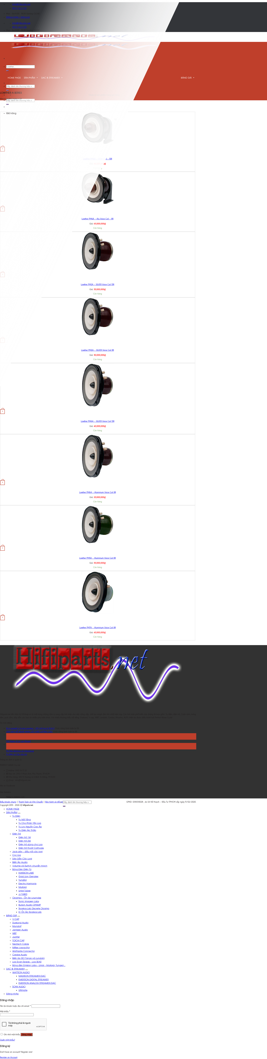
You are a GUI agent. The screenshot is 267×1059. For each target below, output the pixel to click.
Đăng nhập (26, 1034)
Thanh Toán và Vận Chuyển (31, 802)
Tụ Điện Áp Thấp (27, 830)
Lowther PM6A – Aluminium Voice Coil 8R (97, 492)
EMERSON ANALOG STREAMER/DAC (37, 983)
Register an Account (8, 1057)
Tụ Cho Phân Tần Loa (30, 823)
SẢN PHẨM (11, 812)
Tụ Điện (16, 815)
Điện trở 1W (25, 837)
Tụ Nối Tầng (25, 819)
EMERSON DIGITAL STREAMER (34, 979)
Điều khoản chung (8, 802)
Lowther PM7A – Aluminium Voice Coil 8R (97, 627)
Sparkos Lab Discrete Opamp (34, 908)
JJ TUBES (23, 894)
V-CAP (15, 919)
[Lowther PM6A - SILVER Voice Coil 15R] (97, 406)
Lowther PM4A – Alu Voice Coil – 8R (97, 219)
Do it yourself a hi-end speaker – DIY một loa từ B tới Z (30, 728)
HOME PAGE (12, 808)
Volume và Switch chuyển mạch (29, 865)
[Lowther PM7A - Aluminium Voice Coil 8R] (97, 612)
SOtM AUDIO (18, 986)
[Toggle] (19, 813)
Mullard (23, 887)
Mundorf (16, 926)
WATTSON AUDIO (21, 972)
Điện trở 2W (25, 840)
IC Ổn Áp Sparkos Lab (30, 911)
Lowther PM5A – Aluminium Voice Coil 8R (97, 558)
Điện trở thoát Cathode (31, 847)
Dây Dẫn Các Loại (22, 858)
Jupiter (16, 936)
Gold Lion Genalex (28, 876)
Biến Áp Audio (20, 862)
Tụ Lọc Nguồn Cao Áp (30, 826)
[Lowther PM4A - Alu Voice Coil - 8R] (97, 204)
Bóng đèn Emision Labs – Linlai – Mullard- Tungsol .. (38, 965)
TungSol (23, 879)
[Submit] (7, 70)
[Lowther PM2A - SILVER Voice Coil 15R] (97, 269)
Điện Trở (16, 833)
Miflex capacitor (21, 947)
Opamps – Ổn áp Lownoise (26, 897)
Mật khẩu (5, 1011)
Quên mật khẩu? (7, 1040)
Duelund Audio (20, 922)
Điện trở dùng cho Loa (30, 844)
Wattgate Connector (23, 951)
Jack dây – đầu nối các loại (27, 851)
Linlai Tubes (24, 890)
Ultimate (23, 990)
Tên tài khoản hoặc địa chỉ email (15, 1006)
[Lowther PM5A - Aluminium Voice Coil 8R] (97, 543)
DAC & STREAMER (15, 968)
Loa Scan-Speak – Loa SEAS (26, 961)
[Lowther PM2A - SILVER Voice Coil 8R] (97, 335)
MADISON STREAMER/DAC (32, 975)
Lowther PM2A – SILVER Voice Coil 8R (97, 350)
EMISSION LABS (26, 872)
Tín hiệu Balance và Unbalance (20, 751)
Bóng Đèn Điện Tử (21, 869)
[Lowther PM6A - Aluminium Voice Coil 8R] (97, 477)
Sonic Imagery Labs (29, 901)
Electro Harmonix (27, 883)
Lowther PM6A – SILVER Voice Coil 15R (97, 421)
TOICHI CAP (18, 940)
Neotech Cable (20, 943)
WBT (14, 933)
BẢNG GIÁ (186, 77)
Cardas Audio (19, 954)
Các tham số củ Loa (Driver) (18, 741)
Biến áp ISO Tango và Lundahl (28, 958)
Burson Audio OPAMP (30, 904)
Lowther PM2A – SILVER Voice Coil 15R (97, 284)
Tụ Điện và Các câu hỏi (16, 754)
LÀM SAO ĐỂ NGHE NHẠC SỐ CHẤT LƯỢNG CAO (29, 731)
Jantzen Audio (20, 929)
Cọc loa (16, 855)
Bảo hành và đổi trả (54, 802)
